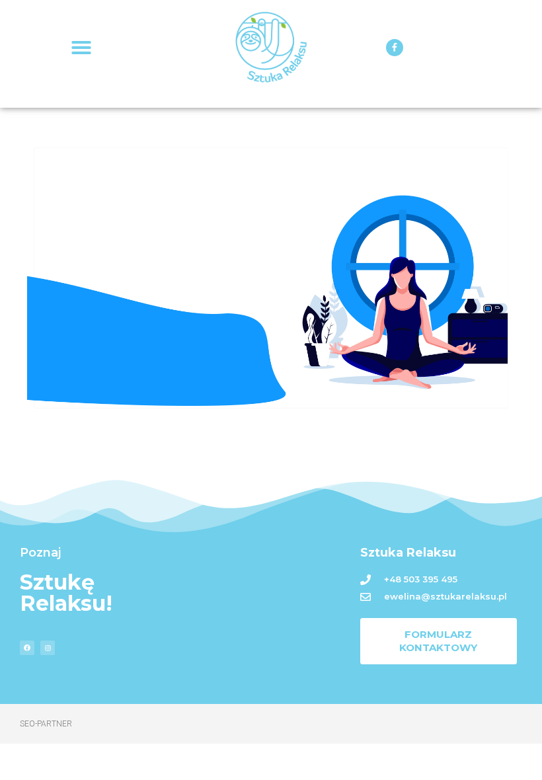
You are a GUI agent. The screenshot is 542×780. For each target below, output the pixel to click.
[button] (81, 47)
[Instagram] (47, 648)
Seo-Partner (46, 723)
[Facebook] (27, 648)
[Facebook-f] (394, 47)
